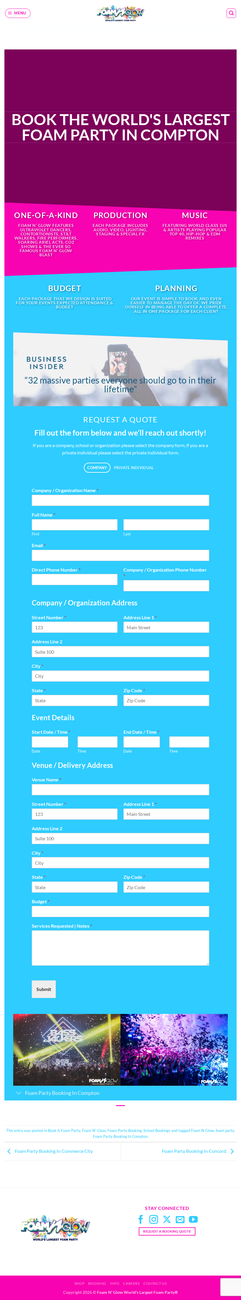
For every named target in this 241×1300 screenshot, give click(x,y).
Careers (131, 1283)
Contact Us (155, 1283)
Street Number (49, 617)
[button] (18, 13)
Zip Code (134, 690)
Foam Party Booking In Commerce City (53, 1151)
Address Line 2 (47, 641)
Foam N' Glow (94, 1130)
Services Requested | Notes (62, 926)
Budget (40, 901)
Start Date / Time (51, 732)
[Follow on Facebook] (140, 1220)
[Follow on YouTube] (193, 1220)
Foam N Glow (202, 1130)
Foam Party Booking (125, 1130)
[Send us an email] (180, 1220)
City (37, 666)
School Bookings (156, 1130)
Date (36, 751)
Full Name (43, 514)
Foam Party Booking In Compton (120, 1136)
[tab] (97, 468)
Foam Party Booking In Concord (194, 1151)
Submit (43, 989)
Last (127, 534)
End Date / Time (141, 732)
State (39, 690)
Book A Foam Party (64, 1130)
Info (114, 1283)
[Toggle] (19, 1094)
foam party (225, 1130)
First (35, 534)
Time (82, 751)
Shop (79, 1283)
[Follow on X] (167, 1220)
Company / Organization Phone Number (165, 573)
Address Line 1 (140, 617)
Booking (97, 1283)
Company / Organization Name (65, 490)
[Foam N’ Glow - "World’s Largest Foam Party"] (120, 13)
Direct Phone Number (56, 569)
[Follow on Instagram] (153, 1220)
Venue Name (46, 779)
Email (39, 545)
